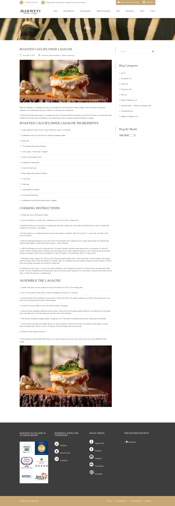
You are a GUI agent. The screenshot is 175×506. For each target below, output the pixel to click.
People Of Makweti (127, 100)
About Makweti (121, 501)
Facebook (97, 451)
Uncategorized (125, 111)
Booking (148, 501)
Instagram (98, 458)
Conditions (63, 460)
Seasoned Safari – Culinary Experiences (134, 106)
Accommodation (135, 501)
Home (109, 501)
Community (125, 78)
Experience (45, 55)
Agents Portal (98, 443)
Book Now (150, 2)
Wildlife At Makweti (128, 116)
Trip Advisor (99, 466)
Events (123, 84)
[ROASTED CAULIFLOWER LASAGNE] (66, 102)
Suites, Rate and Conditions (130, 2)
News (123, 95)
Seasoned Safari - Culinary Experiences (62, 55)
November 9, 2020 (29, 55)
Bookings (63, 445)
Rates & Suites (64, 453)
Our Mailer (98, 474)
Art (122, 73)
